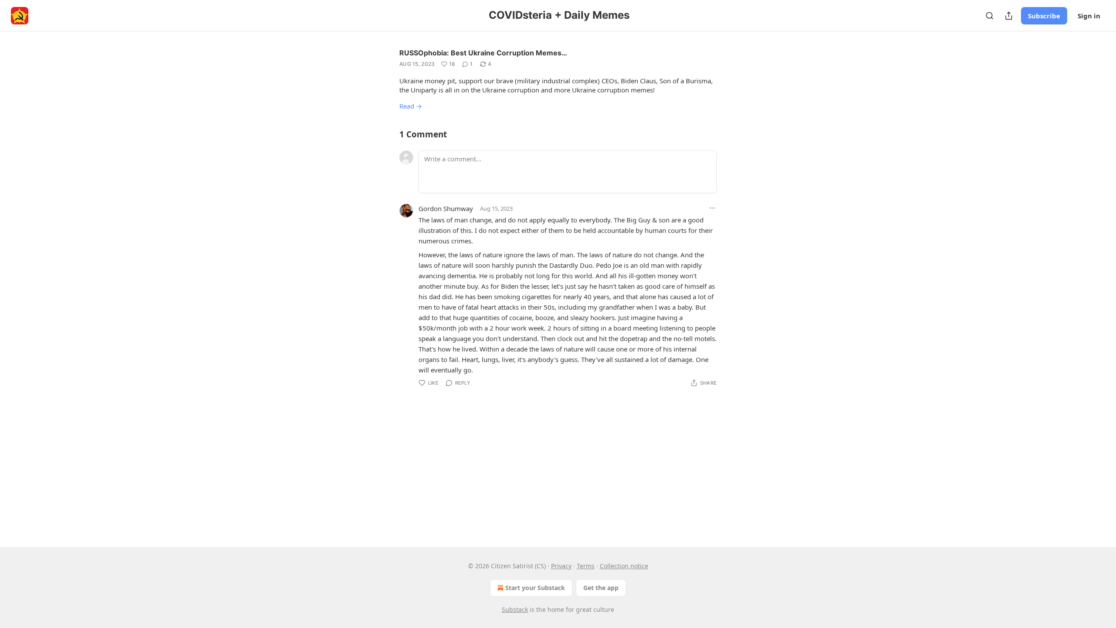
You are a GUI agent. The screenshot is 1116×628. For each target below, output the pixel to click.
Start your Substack (535, 588)
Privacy (561, 566)
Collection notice (624, 566)
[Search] (989, 15)
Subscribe (1044, 15)
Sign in (1089, 15)
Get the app (601, 588)
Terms (586, 566)
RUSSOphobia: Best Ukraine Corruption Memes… (483, 52)
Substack (515, 609)
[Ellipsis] (712, 208)
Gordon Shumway (445, 208)
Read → (410, 106)
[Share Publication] (1008, 15)
